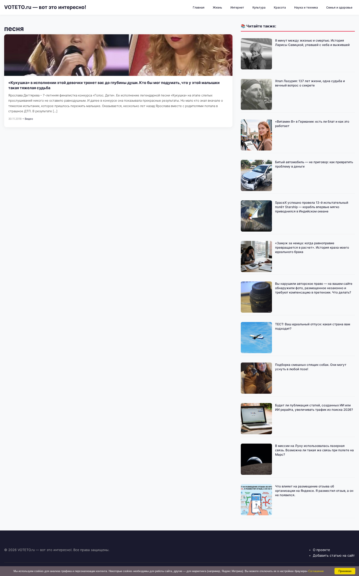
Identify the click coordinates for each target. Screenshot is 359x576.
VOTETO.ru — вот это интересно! (45, 7)
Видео (29, 118)
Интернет (237, 7)
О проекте (321, 550)
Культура (259, 7)
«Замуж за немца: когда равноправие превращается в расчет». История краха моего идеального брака (312, 247)
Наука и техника (306, 7)
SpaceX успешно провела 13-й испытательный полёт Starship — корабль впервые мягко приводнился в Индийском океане (311, 207)
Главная (198, 7)
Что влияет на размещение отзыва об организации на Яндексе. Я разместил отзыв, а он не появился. (314, 490)
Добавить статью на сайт (334, 555)
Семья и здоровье (339, 7)
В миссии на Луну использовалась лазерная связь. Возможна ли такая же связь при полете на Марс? (314, 450)
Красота (280, 7)
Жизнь (217, 7)
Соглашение (316, 571)
